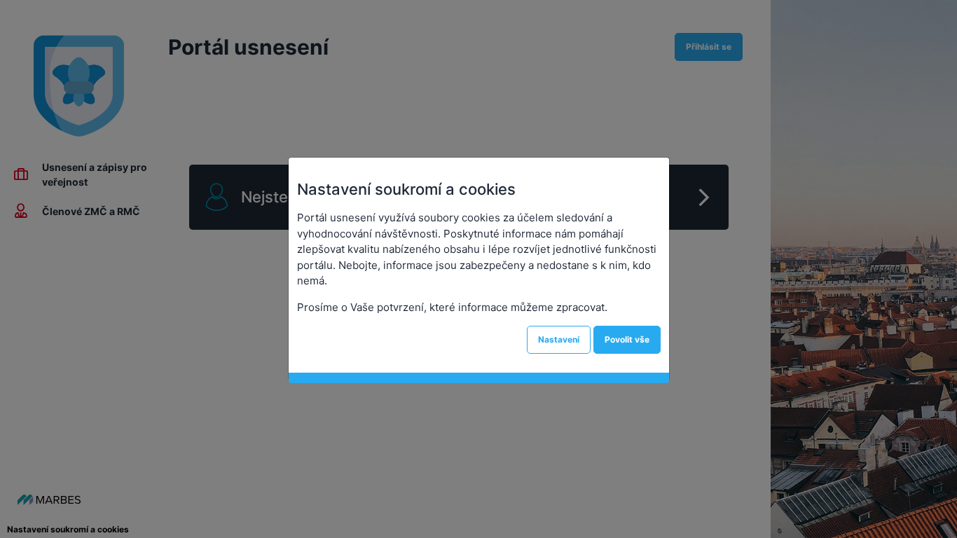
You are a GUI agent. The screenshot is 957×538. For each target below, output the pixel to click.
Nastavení (558, 339)
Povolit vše (627, 339)
